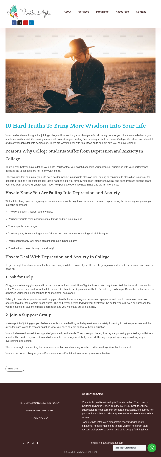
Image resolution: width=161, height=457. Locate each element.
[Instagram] (23, 442)
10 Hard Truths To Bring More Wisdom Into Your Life (76, 126)
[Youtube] (32, 442)
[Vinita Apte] (33, 12)
